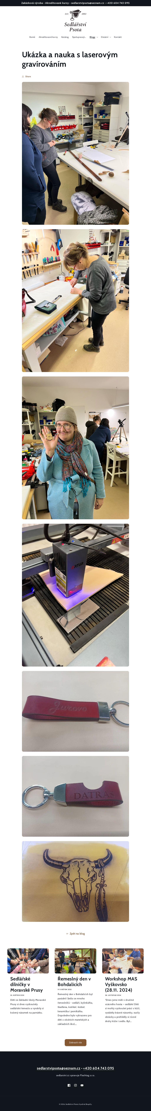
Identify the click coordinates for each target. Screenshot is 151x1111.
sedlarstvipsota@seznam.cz (58, 1068)
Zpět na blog (77, 933)
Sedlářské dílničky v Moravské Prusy (26, 984)
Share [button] (28, 76)
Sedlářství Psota (72, 1104)
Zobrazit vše (75, 1042)
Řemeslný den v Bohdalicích (74, 981)
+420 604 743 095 (98, 1068)
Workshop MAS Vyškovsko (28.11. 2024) (121, 984)
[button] (93, 37)
